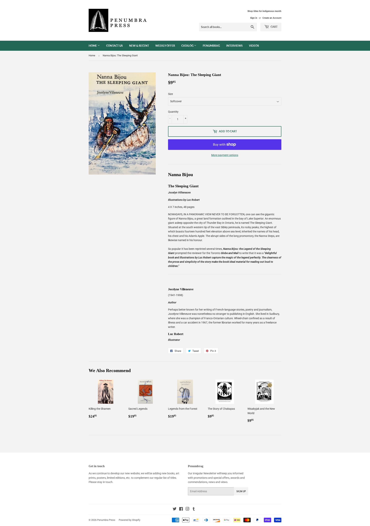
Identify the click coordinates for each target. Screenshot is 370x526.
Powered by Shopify (129, 519)
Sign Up (241, 491)
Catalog (187, 45)
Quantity (173, 111)
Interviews (234, 45)
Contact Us (114, 45)
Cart (274, 26)
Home (93, 45)
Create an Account (271, 18)
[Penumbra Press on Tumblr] (194, 509)
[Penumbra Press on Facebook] (181, 509)
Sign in (253, 18)
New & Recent (139, 45)
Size (170, 93)
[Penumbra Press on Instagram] (187, 509)
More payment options (224, 155)
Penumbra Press (106, 519)
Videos (254, 45)
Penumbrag (211, 45)
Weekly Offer (165, 45)
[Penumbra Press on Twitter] (175, 509)
